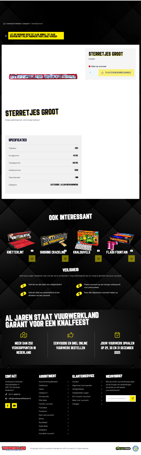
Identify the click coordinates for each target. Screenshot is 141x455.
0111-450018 (14, 394)
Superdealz (43, 426)
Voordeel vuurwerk (46, 433)
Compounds (44, 396)
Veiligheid (43, 430)
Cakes (41, 389)
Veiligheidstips (78, 389)
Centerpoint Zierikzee (14, 24)
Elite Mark (43, 400)
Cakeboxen (43, 385)
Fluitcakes (43, 408)
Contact (75, 382)
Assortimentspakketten (48, 382)
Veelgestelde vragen (80, 393)
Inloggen (75, 404)
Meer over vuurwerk (80, 400)
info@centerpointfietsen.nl (20, 398)
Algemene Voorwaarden (82, 385)
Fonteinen (43, 411)
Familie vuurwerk (46, 404)
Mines (41, 419)
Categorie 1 (26, 24)
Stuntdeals (43, 422)
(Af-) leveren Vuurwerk (81, 396)
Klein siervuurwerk (46, 415)
